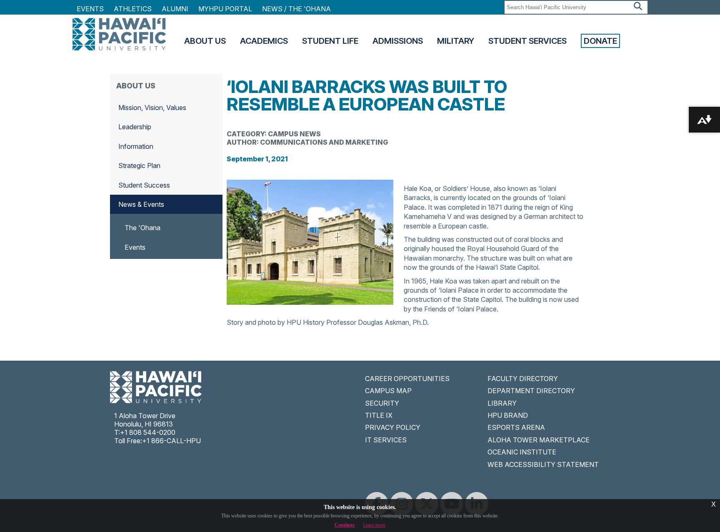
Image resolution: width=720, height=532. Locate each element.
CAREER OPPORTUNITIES (407, 378)
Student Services (527, 41)
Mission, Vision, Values (152, 107)
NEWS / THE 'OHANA (296, 9)
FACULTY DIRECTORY (523, 378)
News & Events (141, 204)
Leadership (134, 127)
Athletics (133, 9)
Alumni (175, 9)
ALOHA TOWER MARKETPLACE (539, 440)
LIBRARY (502, 403)
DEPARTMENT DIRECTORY (531, 390)
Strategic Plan (139, 165)
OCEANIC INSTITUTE (522, 452)
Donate (600, 41)
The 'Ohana (142, 227)
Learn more (374, 525)
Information (135, 146)
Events (90, 9)
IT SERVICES (386, 440)
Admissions (397, 41)
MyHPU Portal (225, 9)
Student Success (144, 185)
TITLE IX (378, 415)
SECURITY (382, 403)
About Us (205, 41)
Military (455, 41)
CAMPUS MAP (388, 390)
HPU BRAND (508, 415)
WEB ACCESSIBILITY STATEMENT (543, 464)
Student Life (330, 41)
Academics (264, 41)
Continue (345, 525)
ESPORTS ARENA (516, 427)
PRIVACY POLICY (392, 427)
